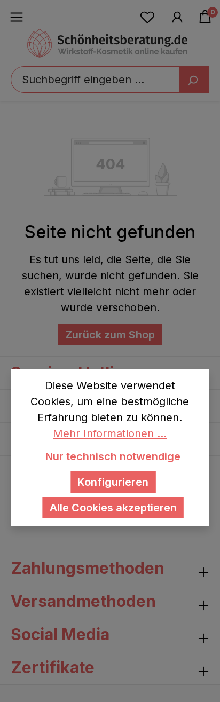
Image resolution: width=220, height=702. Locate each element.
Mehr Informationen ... (110, 433)
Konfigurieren (112, 482)
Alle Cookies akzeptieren (113, 507)
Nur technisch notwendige (112, 456)
